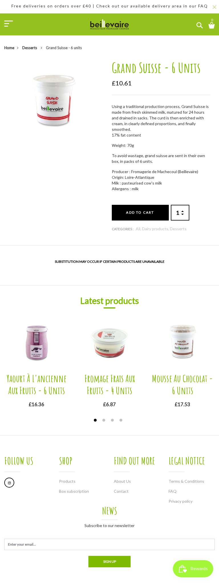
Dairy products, (156, 228)
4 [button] (121, 421)
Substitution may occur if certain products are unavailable (110, 261)
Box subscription (74, 491)
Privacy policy (180, 501)
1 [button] (96, 421)
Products (67, 481)
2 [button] (104, 421)
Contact (121, 491)
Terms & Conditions (186, 481)
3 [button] (113, 421)
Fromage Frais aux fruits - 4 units (109, 384)
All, (139, 228)
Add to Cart (140, 212)
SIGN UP (109, 561)
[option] (53, 99)
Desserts (30, 47)
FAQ (173, 491)
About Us (122, 481)
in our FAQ (195, 5)
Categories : (122, 229)
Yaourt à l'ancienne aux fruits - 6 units (36, 384)
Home (9, 47)
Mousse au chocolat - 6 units (182, 384)
